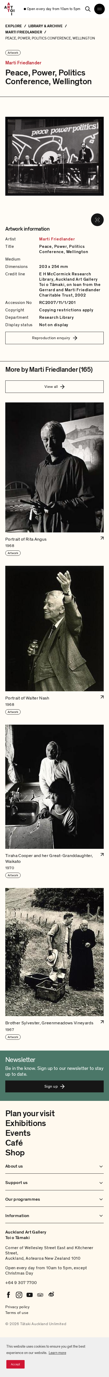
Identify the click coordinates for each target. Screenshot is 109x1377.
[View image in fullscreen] (97, 219)
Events (17, 1133)
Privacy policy (17, 1306)
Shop (15, 1153)
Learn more (57, 1352)
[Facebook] (8, 1295)
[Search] (88, 9)
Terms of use (16, 1312)
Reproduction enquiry (51, 337)
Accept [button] (15, 1364)
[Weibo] (51, 1295)
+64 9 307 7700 (21, 1283)
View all (51, 386)
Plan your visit (29, 1113)
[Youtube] (29, 1295)
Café (13, 1143)
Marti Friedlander (23, 63)
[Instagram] (19, 1295)
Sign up (51, 1086)
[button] (54, 479)
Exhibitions (25, 1123)
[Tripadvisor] (40, 1295)
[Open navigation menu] (99, 9)
